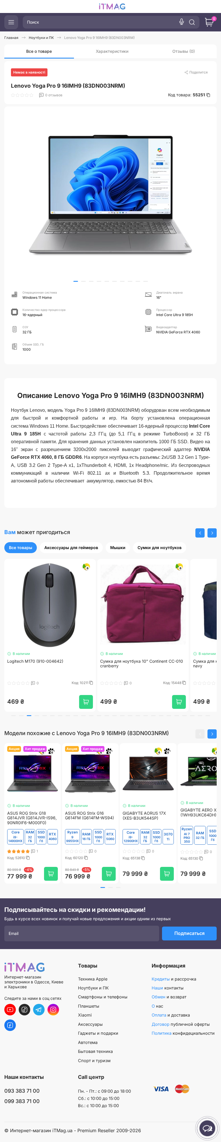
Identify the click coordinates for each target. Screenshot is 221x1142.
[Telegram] (39, 1009)
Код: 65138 (132, 858)
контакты (168, 988)
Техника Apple (92, 979)
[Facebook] (10, 1025)
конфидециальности (183, 1033)
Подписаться (189, 933)
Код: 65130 (189, 859)
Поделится (198, 72)
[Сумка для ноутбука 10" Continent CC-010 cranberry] (50, 605)
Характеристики (112, 51)
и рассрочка (174, 979)
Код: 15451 (173, 683)
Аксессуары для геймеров (71, 547)
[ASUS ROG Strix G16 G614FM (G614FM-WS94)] (90, 773)
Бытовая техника (95, 1051)
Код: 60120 (74, 858)
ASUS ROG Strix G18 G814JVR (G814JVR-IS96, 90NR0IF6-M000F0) (32, 818)
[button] (75, 281)
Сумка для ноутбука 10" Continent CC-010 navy (141, 663)
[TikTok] (24, 1009)
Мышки (117, 547)
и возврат (169, 997)
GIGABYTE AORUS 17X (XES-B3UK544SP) (144, 815)
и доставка (171, 1015)
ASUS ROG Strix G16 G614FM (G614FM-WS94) (89, 815)
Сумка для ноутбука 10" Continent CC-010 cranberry (48, 663)
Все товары (20, 547)
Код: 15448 (79, 683)
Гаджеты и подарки (98, 1033)
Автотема (88, 1042)
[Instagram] (53, 1009)
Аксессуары (90, 1024)
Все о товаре (39, 51)
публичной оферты (181, 1024)
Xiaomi (85, 1015)
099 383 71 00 (22, 1101)
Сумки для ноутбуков (160, 547)
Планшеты (88, 1006)
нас (157, 1006)
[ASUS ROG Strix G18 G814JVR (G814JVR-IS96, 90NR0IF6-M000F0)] (32, 773)
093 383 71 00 (22, 1091)
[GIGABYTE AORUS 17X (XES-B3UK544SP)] (148, 773)
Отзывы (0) (183, 51)
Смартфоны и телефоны (102, 997)
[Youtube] (10, 1009)
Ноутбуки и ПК (93, 988)
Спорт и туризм (94, 1060)
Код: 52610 (16, 858)
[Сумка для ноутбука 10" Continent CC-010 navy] (143, 605)
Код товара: (186, 95)
